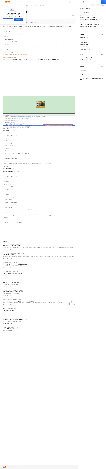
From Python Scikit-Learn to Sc (86, 57)
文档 (90, 1)
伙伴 (33, 2)
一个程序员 (5, 244)
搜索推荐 (19, 318)
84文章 (19, 467)
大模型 (12, 2)
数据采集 (20, 222)
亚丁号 (4, 308)
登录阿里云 (18, 19)
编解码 (21, 244)
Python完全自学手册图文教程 (85, 46)
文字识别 (19, 253)
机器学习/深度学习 (15, 244)
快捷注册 (8, 19)
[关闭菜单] (2, 2)
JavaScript (21, 290)
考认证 (34, 5)
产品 (16, 2)
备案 (93, 1)
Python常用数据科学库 (84, 42)
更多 (102, 34)
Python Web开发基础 (84, 37)
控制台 (96, 1)
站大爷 (4, 253)
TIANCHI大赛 (39, 5)
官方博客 (30, 5)
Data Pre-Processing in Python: (86, 59)
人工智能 (19, 299)
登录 (103, 1)
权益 (23, 2)
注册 (99, 1)
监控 (16, 281)
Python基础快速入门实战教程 (85, 49)
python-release (83, 70)
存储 (14, 262)
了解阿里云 (40, 2)
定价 (26, 2)
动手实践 (26, 5)
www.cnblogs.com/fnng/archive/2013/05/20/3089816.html (15, 54)
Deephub (4, 299)
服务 (36, 2)
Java (23, 253)
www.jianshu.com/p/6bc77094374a (10, 57)
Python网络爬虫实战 (84, 44)
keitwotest (9, 467)
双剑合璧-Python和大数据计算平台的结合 (88, 62)
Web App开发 (15, 222)
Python (10, 222)
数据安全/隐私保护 (10, 308)
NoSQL (17, 262)
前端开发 (17, 271)
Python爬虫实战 (83, 40)
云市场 (30, 2)
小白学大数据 (5, 262)
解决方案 (19, 2)
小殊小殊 (4, 327)
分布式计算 (15, 318)
